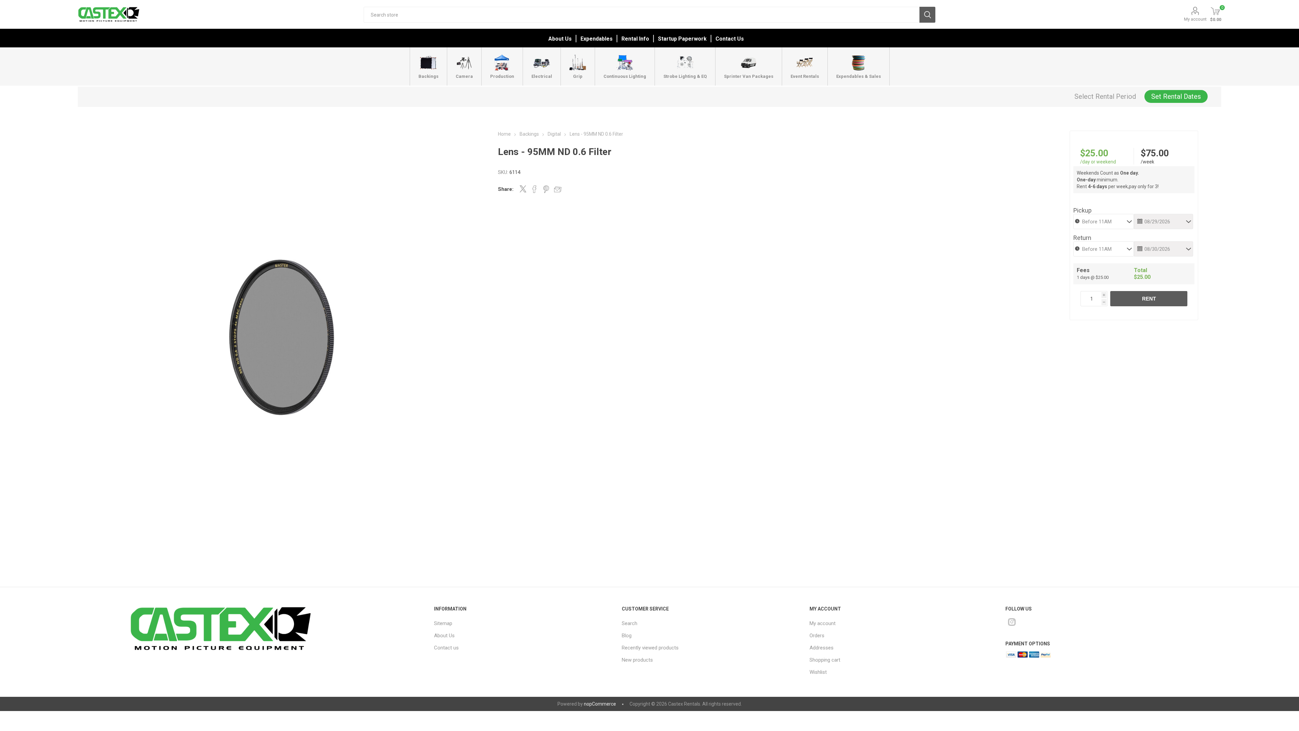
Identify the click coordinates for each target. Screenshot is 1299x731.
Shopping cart (825, 660)
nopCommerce (600, 704)
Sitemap (443, 623)
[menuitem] (516, 623)
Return (1082, 237)
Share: (506, 189)
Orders (817, 636)
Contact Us (729, 39)
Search (927, 15)
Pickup (1082, 210)
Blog (627, 636)
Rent (1149, 299)
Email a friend (558, 189)
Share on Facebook (534, 189)
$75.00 (1155, 153)
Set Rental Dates (1176, 96)
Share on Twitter (523, 188)
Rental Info (635, 39)
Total (1140, 270)
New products (637, 660)
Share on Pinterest (546, 189)
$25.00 (1094, 153)
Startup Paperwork (682, 39)
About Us (560, 39)
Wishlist (818, 672)
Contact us (446, 648)
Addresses (822, 648)
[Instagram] (1011, 622)
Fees (1083, 270)
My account (1195, 19)
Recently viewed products (650, 648)
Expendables (596, 39)
